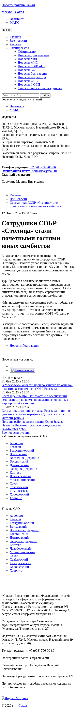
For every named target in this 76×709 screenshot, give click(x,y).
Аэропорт (16, 443)
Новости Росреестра (32, 77)
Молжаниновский (22, 479)
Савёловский (19, 487)
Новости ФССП (29, 84)
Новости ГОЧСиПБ (31, 66)
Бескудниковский (22, 450)
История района (13, 418)
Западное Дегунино (23, 468)
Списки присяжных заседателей (40, 88)
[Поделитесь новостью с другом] (22, 370)
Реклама (15, 44)
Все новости (18, 40)
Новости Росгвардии (32, 73)
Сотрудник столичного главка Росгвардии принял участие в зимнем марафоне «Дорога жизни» (36, 412)
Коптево (15, 472)
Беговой (15, 447)
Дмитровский (19, 465)
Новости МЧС (28, 62)
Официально (27, 51)
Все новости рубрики (16, 432)
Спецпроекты (19, 48)
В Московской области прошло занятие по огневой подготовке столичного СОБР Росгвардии (37, 386)
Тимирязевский (20, 490)
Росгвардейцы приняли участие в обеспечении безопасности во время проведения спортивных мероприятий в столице (35, 399)
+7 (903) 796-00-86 (29, 169)
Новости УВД (27, 59)
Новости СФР (27, 70)
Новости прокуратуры (33, 55)
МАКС (14, 22)
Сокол (14, 483)
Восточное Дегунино (24, 458)
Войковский (18, 454)
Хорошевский (19, 494)
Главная (15, 37)
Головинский (19, 461)
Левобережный (20, 476)
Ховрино (16, 498)
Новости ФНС (28, 81)
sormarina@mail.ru (44, 171)
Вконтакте (17, 19)
